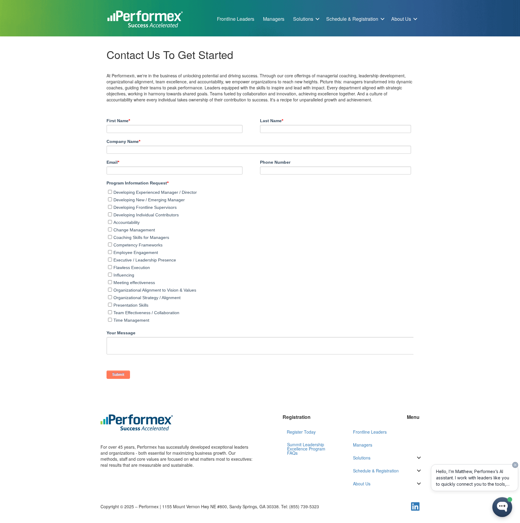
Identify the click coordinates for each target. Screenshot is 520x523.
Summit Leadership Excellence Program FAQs (306, 448)
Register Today (301, 432)
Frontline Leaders (235, 18)
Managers (273, 18)
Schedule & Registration (352, 18)
